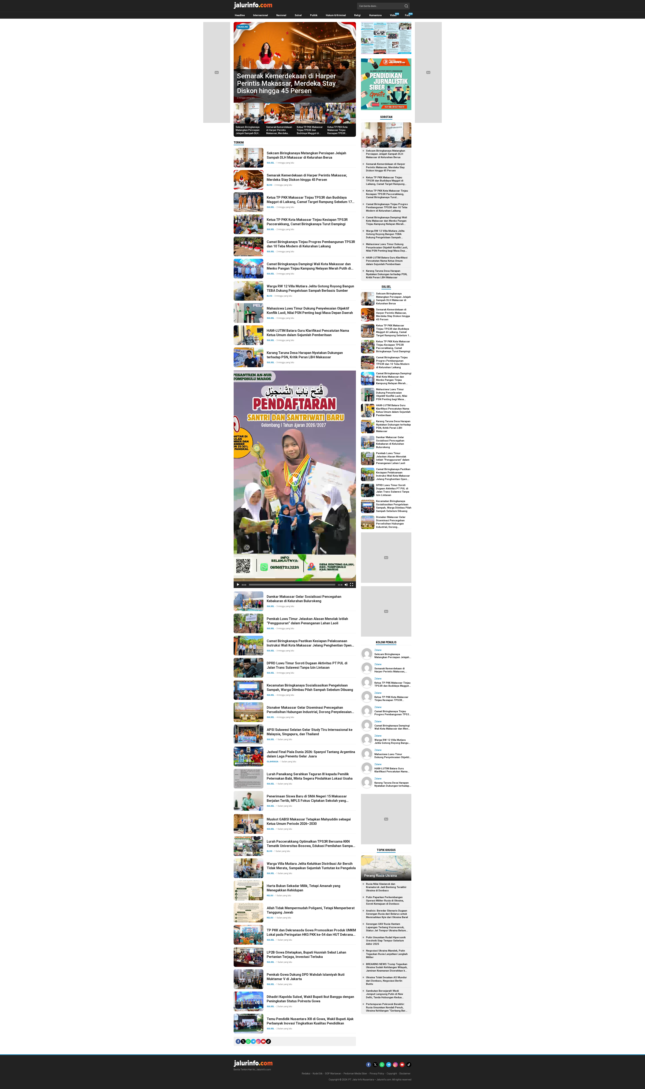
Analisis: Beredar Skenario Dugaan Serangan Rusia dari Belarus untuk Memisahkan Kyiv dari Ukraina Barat (387, 914)
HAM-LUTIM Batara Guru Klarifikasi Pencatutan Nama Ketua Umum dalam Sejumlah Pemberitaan (308, 333)
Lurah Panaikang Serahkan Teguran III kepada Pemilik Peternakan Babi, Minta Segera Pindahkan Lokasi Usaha (310, 776)
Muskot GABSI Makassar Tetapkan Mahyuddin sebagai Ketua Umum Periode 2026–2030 (309, 821)
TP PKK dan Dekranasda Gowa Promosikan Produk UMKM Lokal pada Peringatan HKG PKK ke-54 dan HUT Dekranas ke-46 (311, 934)
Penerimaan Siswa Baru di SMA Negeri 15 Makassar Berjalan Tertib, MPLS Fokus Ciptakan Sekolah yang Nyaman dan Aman (307, 800)
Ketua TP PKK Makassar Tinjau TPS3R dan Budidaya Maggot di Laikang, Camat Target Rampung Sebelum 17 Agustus (310, 135)
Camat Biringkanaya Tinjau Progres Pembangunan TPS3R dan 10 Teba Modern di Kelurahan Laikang (311, 244)
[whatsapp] (248, 1041)
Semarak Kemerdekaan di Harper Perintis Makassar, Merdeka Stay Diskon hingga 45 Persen (286, 83)
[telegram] (253, 1041)
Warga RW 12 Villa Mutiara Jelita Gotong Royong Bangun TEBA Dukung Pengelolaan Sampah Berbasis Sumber (310, 288)
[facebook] (238, 1041)
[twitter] (243, 1041)
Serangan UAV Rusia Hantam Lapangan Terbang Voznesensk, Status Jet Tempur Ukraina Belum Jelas (386, 928)
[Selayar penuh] (351, 584)
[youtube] (263, 1041)
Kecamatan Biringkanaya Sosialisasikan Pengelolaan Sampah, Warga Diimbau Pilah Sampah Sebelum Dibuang (310, 687)
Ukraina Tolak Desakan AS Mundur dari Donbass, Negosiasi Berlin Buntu (386, 980)
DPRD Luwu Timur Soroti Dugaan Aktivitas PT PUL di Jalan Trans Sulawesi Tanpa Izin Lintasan (307, 665)
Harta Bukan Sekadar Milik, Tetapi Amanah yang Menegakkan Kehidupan (303, 888)
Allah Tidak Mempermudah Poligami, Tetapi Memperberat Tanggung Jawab (311, 910)
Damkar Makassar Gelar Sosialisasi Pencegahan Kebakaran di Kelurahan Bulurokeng (304, 599)
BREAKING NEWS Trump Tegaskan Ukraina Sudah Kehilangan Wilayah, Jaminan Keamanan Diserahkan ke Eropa (386, 969)
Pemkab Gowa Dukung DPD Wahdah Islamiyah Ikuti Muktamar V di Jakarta (306, 977)
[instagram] (258, 1041)
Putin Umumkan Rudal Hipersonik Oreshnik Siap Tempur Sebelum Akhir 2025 (386, 940)
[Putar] (238, 584)
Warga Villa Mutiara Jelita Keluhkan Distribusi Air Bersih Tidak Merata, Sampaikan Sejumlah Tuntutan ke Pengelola (311, 866)
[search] (406, 6)
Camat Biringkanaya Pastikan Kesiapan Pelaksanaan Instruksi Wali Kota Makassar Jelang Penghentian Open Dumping (309, 645)
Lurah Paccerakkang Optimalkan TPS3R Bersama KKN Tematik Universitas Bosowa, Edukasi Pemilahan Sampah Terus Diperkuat (311, 845)
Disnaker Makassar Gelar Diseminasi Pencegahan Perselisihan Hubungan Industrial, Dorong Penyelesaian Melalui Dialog (309, 711)
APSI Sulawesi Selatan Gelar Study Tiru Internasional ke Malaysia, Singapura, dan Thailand (309, 732)
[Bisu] (346, 584)
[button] (295, 479)
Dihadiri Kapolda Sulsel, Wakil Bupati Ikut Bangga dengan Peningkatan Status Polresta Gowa (310, 999)
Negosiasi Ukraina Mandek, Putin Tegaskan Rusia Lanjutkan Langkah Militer (387, 954)
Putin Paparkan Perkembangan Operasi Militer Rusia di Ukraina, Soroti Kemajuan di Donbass (385, 900)
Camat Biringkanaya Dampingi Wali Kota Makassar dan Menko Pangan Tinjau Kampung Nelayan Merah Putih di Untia (309, 268)
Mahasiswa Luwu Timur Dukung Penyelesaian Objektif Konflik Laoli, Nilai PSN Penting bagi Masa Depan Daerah (310, 310)
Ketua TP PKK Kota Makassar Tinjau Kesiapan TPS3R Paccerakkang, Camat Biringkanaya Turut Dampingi (339, 135)
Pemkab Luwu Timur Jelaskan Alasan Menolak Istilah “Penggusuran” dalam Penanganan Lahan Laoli (307, 621)
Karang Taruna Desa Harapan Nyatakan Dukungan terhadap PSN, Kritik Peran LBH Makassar (305, 355)
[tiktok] (268, 1041)
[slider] (292, 585)
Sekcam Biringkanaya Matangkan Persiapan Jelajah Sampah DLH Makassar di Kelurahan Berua (248, 133)
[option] (295, 62)
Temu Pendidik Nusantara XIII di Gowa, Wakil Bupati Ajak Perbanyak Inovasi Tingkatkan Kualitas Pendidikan (310, 1021)
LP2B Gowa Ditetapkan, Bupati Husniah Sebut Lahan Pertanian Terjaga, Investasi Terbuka (306, 954)
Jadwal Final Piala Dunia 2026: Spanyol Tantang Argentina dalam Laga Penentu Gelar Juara (311, 754)
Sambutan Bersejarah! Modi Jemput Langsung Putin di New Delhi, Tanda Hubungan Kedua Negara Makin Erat (384, 995)
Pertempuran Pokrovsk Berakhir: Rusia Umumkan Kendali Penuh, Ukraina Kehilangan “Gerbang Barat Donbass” (386, 1009)
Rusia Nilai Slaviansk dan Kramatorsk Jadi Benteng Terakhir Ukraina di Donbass (386, 887)
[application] (295, 479)
